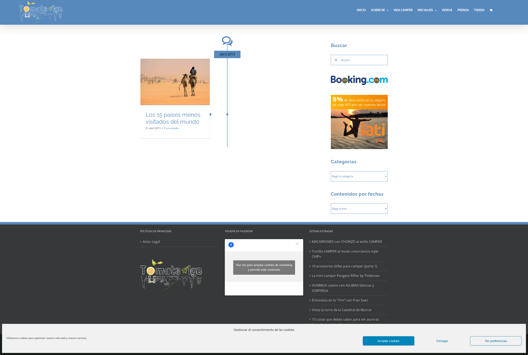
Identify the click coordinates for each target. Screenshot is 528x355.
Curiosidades (171, 128)
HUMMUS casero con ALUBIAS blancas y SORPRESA (343, 288)
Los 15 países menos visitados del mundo (173, 118)
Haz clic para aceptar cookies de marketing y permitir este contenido (264, 267)
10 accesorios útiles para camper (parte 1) (344, 266)
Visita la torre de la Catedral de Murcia (341, 310)
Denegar (442, 341)
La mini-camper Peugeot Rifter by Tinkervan (346, 275)
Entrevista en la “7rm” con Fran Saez (340, 300)
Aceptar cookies (389, 341)
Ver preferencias (496, 341)
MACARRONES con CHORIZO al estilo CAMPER (347, 241)
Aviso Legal (151, 241)
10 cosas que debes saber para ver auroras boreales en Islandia (345, 322)
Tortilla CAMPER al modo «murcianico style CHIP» (345, 254)
